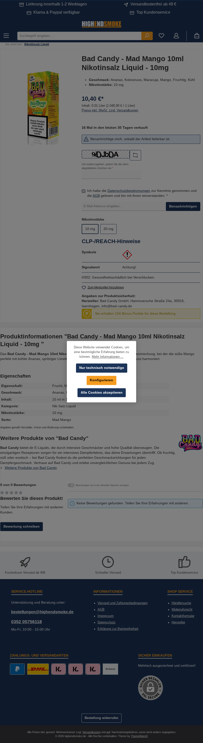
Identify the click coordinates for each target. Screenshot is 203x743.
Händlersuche (181, 603)
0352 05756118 (26, 621)
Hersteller (178, 622)
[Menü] (6, 36)
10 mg (90, 229)
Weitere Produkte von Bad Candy (31, 468)
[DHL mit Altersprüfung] (38, 669)
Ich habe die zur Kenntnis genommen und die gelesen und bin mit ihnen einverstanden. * (142, 193)
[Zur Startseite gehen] (101, 23)
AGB (96, 196)
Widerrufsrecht (182, 609)
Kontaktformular (183, 616)
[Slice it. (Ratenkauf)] (58, 669)
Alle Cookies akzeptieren (102, 392)
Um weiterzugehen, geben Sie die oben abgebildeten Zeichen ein (105, 166)
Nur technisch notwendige (101, 368)
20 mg (108, 229)
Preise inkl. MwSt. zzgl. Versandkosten (110, 110)
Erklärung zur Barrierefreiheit (118, 629)
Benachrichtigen (183, 206)
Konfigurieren (101, 380)
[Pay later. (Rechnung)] (92, 669)
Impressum (106, 616)
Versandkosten (91, 732)
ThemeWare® (139, 736)
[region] (42, 105)
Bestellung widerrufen (101, 718)
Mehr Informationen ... (108, 357)
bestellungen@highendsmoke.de (42, 612)
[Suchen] (147, 36)
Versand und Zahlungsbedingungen (123, 603)
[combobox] (79, 36)
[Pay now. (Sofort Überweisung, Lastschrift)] (75, 669)
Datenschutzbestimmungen (128, 191)
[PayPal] (17, 669)
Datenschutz (107, 622)
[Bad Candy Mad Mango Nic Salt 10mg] (42, 105)
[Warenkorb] (197, 36)
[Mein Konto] (176, 36)
